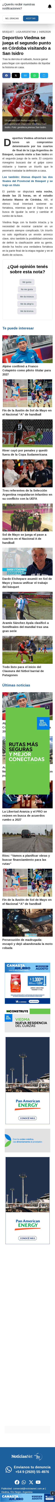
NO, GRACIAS (12, 18)
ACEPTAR (30, 18)
